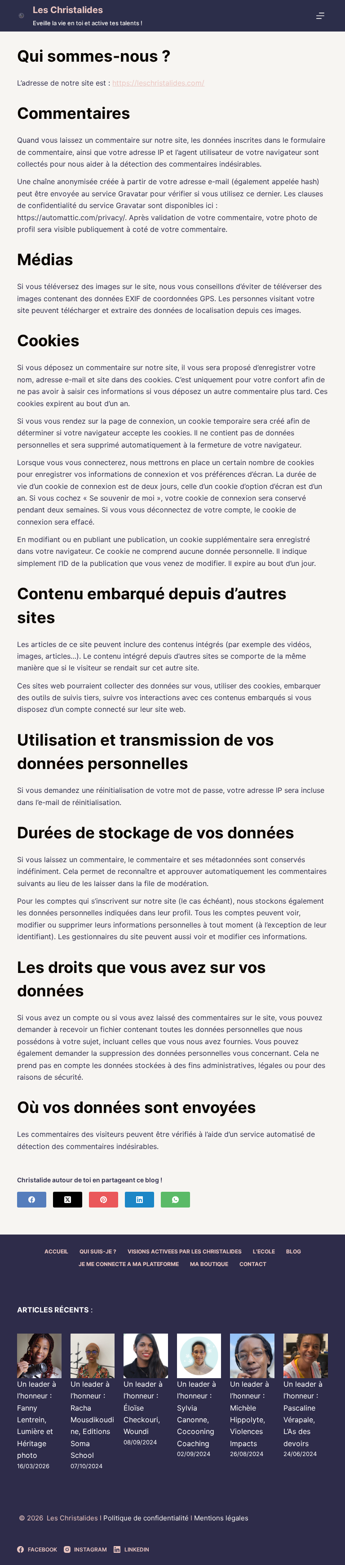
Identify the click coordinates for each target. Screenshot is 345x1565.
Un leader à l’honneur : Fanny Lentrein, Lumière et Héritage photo (36, 1420)
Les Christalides (68, 10)
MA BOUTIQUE (209, 1264)
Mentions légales (221, 1518)
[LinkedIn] (139, 1200)
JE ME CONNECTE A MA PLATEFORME (129, 1264)
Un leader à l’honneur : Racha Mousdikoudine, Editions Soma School (92, 1420)
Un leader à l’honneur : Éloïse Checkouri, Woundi (143, 1408)
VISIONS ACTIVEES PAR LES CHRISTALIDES (185, 1251)
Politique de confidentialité (146, 1518)
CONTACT (252, 1264)
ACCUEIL (56, 1251)
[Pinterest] (103, 1200)
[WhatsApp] (175, 1200)
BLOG (293, 1251)
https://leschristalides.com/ (158, 82)
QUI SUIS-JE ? (98, 1251)
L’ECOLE (264, 1251)
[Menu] (322, 16)
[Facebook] (31, 1200)
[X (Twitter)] (67, 1200)
